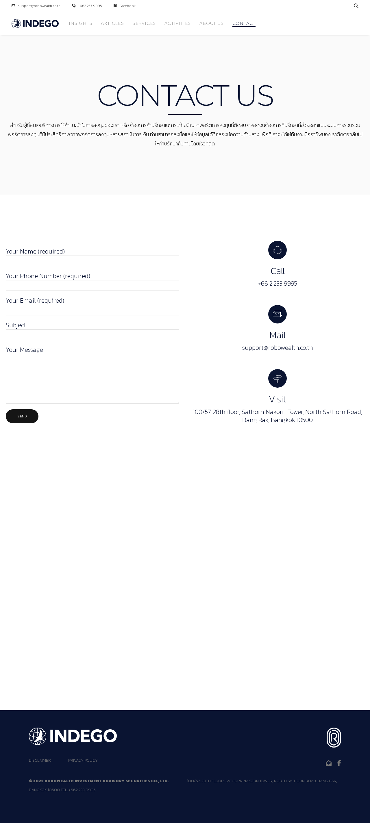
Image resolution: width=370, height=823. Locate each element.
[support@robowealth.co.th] (329, 763)
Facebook (128, 5)
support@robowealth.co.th (39, 5)
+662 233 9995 (90, 5)
